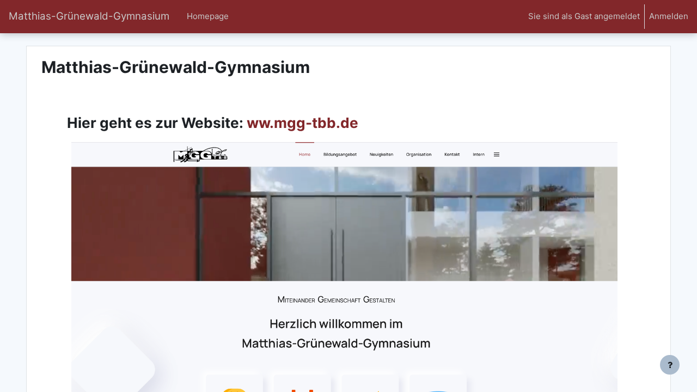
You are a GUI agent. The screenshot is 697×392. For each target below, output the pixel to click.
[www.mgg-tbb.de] (344, 302)
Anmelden (668, 16)
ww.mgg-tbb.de (300, 122)
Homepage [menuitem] (208, 16)
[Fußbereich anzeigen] (670, 365)
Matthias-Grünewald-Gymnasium (89, 16)
